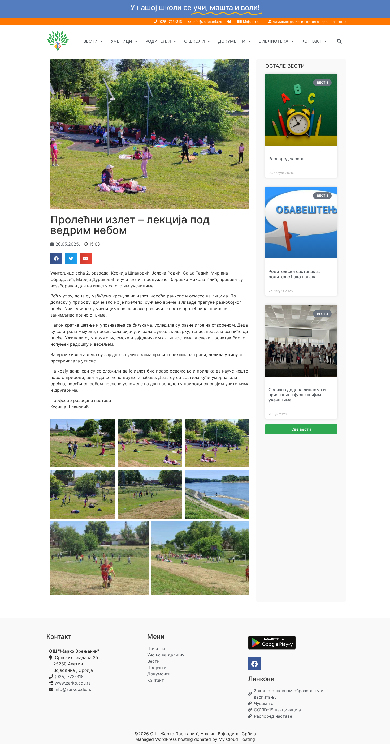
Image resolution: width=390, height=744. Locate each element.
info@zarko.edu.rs (73, 689)
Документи (231, 41)
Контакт (312, 41)
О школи (194, 41)
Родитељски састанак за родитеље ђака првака (294, 274)
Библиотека (273, 41)
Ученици (121, 41)
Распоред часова (286, 158)
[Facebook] (254, 663)
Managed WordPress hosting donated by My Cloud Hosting (195, 739)
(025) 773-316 (69, 676)
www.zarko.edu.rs (72, 683)
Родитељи (158, 41)
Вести (90, 41)
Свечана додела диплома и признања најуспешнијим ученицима (297, 394)
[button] (339, 41)
